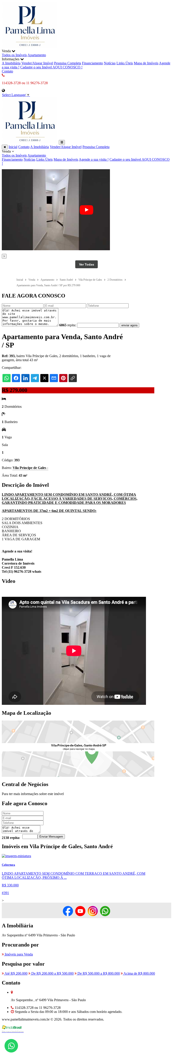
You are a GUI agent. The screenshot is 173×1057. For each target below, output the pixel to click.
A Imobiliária (11, 63)
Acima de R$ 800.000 (139, 973)
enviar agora (129, 325)
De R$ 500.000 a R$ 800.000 (98, 973)
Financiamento (92, 63)
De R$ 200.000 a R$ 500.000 (52, 973)
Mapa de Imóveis (146, 63)
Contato (7, 71)
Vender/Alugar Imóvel (37, 63)
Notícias (110, 63)
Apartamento (36, 55)
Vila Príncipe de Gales (30, 468)
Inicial (13, 147)
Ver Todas (86, 264)
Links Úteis (124, 63)
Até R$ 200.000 (15, 973)
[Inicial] (30, 47)
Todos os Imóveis (14, 55)
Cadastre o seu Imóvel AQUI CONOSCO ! (51, 67)
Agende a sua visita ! (94, 159)
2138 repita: (11, 838)
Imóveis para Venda (18, 954)
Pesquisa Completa (67, 63)
